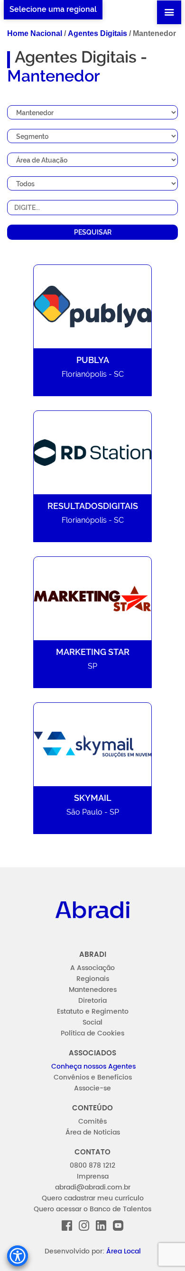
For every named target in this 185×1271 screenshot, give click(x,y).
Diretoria (92, 1000)
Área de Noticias (92, 1132)
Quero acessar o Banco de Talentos (92, 1209)
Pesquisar (92, 232)
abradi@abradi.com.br (92, 1187)
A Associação (92, 967)
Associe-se (92, 1088)
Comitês (92, 1121)
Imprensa (93, 1176)
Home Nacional (34, 33)
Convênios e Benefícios (93, 1077)
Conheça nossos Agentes (93, 1066)
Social (92, 1022)
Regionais (92, 978)
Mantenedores (93, 989)
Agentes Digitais (97, 33)
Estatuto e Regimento (93, 1011)
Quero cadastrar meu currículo (93, 1198)
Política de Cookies (92, 1033)
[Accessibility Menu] (17, 1255)
